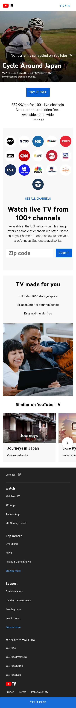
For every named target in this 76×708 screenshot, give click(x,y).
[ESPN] (65, 141)
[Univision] (24, 170)
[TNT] (38, 184)
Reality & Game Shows (18, 561)
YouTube (11, 648)
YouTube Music (14, 665)
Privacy (10, 692)
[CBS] (24, 141)
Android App (13, 514)
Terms (22, 692)
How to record (13, 618)
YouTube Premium (16, 657)
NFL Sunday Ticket (16, 523)
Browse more (13, 570)
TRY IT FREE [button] (38, 92)
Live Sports (12, 543)
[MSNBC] (38, 170)
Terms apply (38, 119)
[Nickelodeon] (65, 170)
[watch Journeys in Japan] (29, 428)
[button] (67, 443)
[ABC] (10, 141)
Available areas (14, 591)
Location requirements (18, 600)
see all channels (38, 198)
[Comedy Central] (38, 156)
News (9, 552)
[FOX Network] (38, 141)
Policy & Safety (39, 692)
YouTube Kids (13, 674)
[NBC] (52, 141)
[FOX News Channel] (65, 156)
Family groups (13, 609)
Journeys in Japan (23, 448)
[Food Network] (52, 156)
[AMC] (10, 156)
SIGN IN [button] (65, 5)
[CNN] (24, 156)
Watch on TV (13, 496)
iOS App (10, 505)
